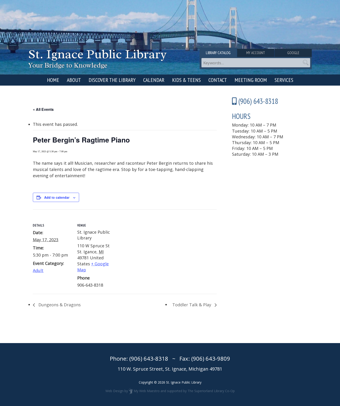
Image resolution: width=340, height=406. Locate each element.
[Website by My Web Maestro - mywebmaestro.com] (131, 391)
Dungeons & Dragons (59, 304)
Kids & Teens (186, 80)
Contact (217, 80)
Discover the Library (112, 80)
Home (53, 80)
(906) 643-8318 (148, 358)
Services (284, 80)
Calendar (153, 80)
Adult (38, 270)
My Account (255, 52)
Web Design (114, 391)
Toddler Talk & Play (192, 304)
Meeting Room (251, 80)
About (74, 80)
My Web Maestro (147, 391)
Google (293, 52)
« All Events (43, 109)
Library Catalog (218, 52)
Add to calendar (56, 197)
